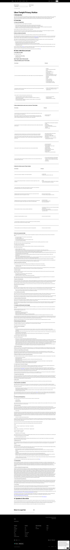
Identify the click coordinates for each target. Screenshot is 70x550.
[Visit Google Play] (16, 543)
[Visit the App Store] (21, 544)
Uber (13, 1)
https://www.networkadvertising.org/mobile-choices (21, 495)
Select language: (31, 6)
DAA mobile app (44, 496)
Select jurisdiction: (16, 6)
